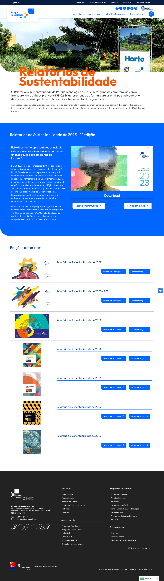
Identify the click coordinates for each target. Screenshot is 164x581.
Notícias (65, 509)
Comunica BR (80, 2)
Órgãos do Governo (144, 2)
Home (74, 14)
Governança (116, 533)
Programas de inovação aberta (124, 516)
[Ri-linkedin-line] (128, 8)
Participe (114, 2)
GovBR (16, 2)
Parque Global (117, 512)
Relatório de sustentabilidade (123, 540)
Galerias (65, 512)
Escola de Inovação (119, 494)
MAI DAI (114, 519)
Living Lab (66, 533)
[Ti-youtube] (124, 8)
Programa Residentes (71, 526)
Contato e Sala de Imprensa (74, 505)
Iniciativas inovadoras (115, 14)
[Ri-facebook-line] (120, 8)
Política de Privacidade (46, 566)
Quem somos (67, 494)
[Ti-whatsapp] (135, 8)
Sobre (81, 14)
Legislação (127, 2)
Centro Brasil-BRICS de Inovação (125, 509)
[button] (151, 14)
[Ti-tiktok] (132, 8)
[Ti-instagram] (117, 8)
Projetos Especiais (119, 498)
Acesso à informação (98, 2)
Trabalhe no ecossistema (73, 544)
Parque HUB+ (68, 537)
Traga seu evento (69, 540)
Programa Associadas (71, 529)
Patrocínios (115, 501)
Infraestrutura (68, 498)
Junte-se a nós (94, 14)
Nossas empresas (69, 501)
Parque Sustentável (119, 505)
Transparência (136, 14)
